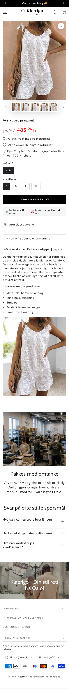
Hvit (8, 170)
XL (36, 186)
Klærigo (22, 676)
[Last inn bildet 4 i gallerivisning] (44, 107)
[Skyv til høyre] (63, 3)
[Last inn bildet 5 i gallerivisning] (53, 107)
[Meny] (5, 12)
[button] (54, 12)
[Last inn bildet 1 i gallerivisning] (16, 107)
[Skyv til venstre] (6, 3)
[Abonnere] (64, 638)
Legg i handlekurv (34, 199)
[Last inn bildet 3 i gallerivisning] (35, 107)
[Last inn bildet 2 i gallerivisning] (25, 107)
